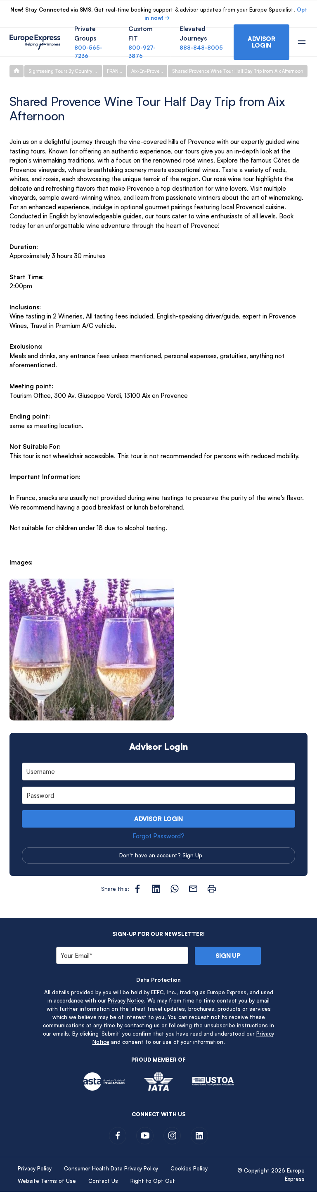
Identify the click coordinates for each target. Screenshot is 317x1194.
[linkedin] (199, 1135)
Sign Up (192, 855)
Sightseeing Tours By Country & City (65, 71)
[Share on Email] (193, 889)
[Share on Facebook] (137, 889)
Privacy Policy (35, 1168)
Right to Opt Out (152, 1180)
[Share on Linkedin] (156, 889)
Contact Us (103, 1180)
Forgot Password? (158, 836)
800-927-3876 (142, 51)
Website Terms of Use (47, 1180)
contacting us (142, 1025)
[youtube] (145, 1135)
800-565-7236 (88, 51)
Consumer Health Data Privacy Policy (111, 1168)
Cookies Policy (189, 1168)
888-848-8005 (201, 47)
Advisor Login (158, 819)
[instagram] (172, 1135)
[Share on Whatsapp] (174, 889)
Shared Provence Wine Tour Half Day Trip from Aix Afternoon (237, 71)
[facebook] (117, 1135)
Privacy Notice (126, 1000)
